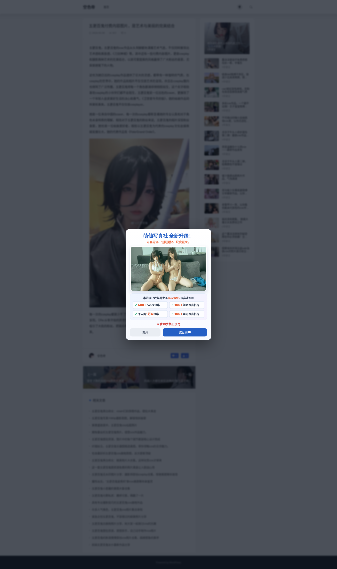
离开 (145, 332)
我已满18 (185, 332)
